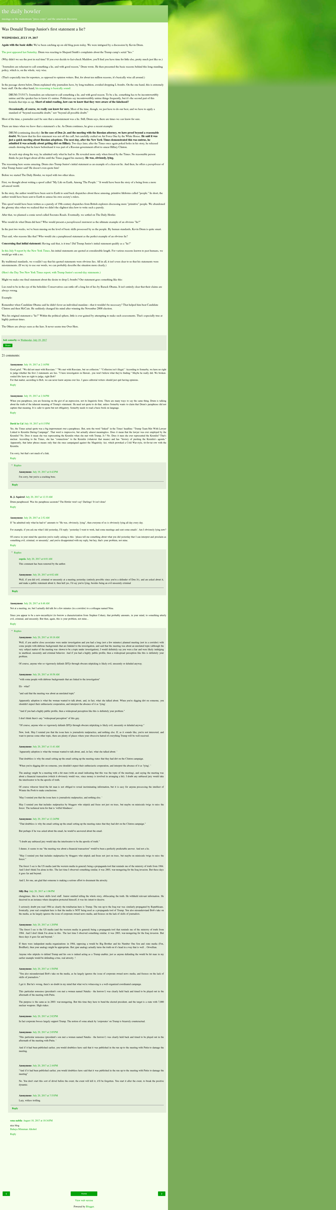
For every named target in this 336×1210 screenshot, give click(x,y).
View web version (84, 1200)
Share (8, 345)
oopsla (22, 559)
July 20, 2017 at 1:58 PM (45, 968)
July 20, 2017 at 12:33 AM (39, 496)
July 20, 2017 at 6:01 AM (39, 558)
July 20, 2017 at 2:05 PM (45, 1032)
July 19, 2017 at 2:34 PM (36, 395)
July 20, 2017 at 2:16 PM (45, 1065)
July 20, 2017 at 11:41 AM (46, 746)
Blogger (90, 1206)
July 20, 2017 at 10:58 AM (46, 674)
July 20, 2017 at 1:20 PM (45, 924)
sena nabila (16, 1120)
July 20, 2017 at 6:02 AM (45, 574)
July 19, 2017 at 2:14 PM (36, 364)
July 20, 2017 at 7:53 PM (45, 1095)
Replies (18, 465)
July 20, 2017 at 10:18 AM (46, 637)
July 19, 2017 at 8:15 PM (37, 423)
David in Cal (16, 423)
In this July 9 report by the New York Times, (26, 250)
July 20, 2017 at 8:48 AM (37, 603)
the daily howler (21, 11)
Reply (13, 384)
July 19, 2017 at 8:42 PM (45, 471)
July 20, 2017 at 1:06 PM (42, 891)
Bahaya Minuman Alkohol (23, 1129)
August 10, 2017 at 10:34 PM (38, 1120)
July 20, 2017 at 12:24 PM (46, 818)
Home (84, 1193)
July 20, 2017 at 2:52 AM (37, 517)
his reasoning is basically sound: (53, 88)
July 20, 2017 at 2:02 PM (45, 1016)
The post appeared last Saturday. (19, 52)
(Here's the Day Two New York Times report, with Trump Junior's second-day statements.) (51, 272)
